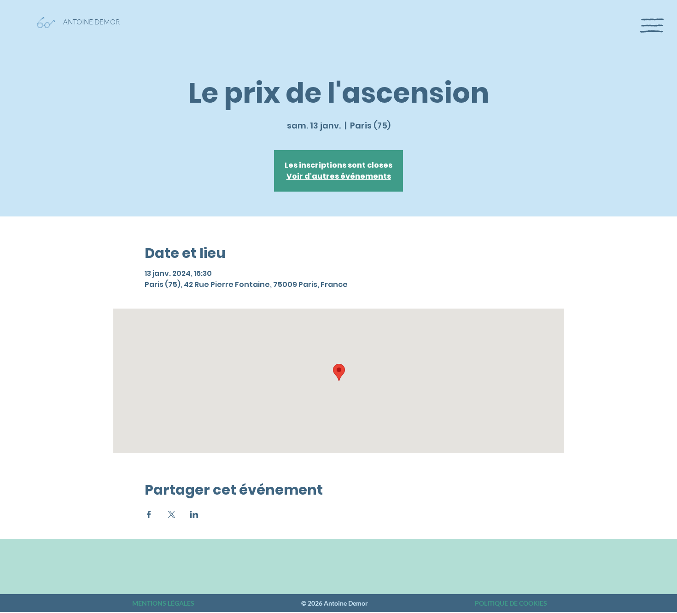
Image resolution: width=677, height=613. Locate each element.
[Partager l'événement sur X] (171, 514)
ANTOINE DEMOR (91, 22)
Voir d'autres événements (338, 176)
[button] (652, 25)
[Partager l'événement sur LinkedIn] (194, 514)
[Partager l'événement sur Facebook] (149, 514)
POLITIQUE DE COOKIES (511, 603)
